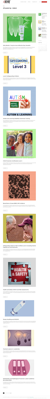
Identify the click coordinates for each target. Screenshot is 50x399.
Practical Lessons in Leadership (11, 349)
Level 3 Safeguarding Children (11, 76)
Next (8, 393)
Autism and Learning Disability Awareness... (44, 28)
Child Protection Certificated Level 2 (12, 161)
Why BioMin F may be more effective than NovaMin (16, 45)
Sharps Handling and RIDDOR (11, 319)
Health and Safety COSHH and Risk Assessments (16, 289)
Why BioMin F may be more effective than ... (44, 14)
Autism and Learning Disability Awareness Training (16, 118)
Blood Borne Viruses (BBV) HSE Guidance (14, 203)
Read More (5, 52)
